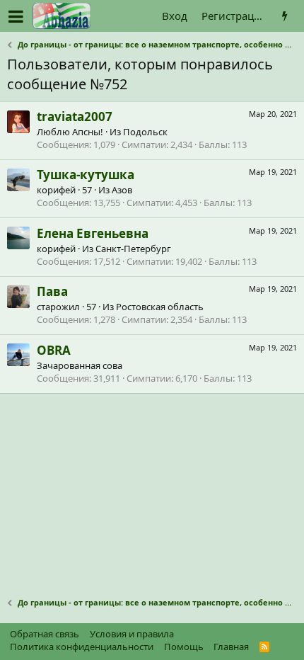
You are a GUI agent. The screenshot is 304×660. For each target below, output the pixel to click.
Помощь (184, 646)
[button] (16, 16)
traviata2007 (74, 116)
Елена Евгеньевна (92, 233)
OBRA (54, 350)
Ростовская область (160, 306)
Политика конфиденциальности (81, 646)
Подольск (145, 131)
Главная (231, 646)
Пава (52, 291)
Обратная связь (44, 633)
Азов (122, 189)
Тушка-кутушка (85, 174)
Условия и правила (132, 633)
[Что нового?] (284, 16)
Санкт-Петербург (133, 248)
